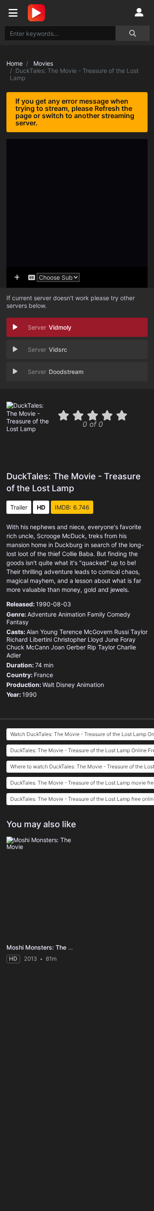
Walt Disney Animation (73, 684)
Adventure (41, 614)
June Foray (120, 639)
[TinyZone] (38, 12)
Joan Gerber (68, 647)
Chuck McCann (27, 647)
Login (139, 12)
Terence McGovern (86, 631)
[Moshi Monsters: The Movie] (41, 888)
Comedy (118, 614)
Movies (43, 63)
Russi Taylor (131, 631)
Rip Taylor (101, 647)
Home (14, 63)
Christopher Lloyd (78, 639)
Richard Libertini (29, 639)
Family (96, 614)
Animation (72, 614)
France (43, 674)
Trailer (18, 507)
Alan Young (42, 631)
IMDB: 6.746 (72, 507)
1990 (29, 694)
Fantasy (17, 622)
